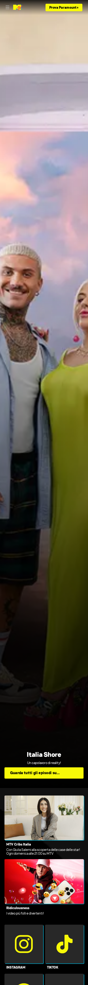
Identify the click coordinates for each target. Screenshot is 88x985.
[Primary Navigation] (7, 7)
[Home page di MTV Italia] (17, 7)
